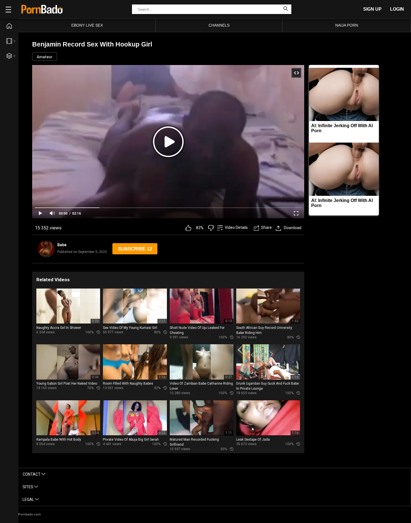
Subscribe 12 (135, 249)
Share (266, 227)
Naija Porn (346, 25)
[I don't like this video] (211, 228)
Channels (219, 25)
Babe (62, 245)
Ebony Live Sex (87, 25)
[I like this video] (188, 228)
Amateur (45, 57)
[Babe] (46, 249)
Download (292, 228)
